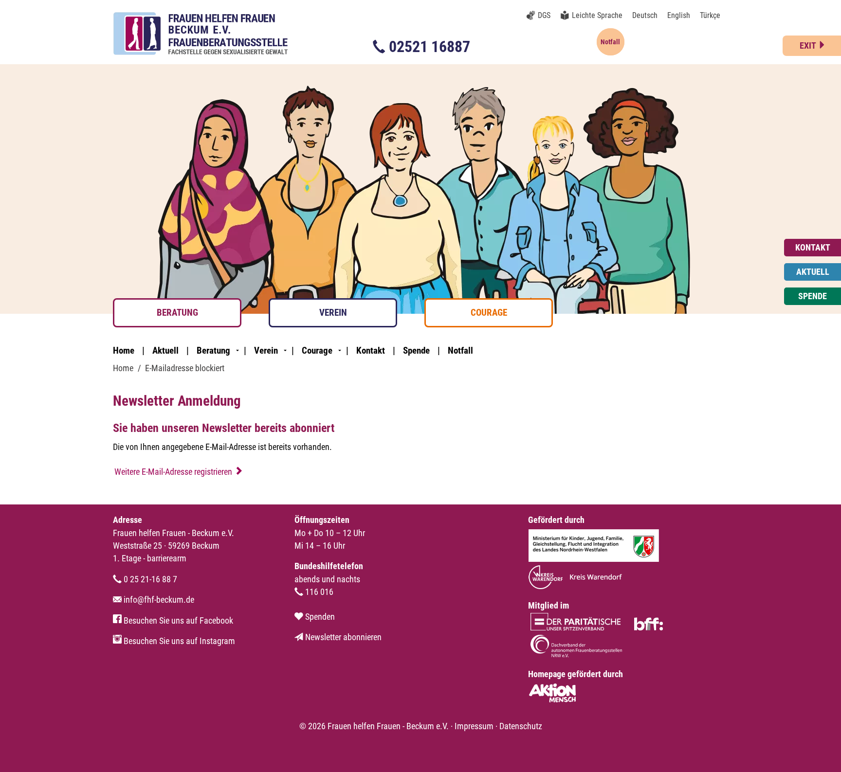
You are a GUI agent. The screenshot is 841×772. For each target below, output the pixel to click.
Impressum (474, 726)
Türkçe (710, 15)
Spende (416, 350)
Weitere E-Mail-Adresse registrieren (173, 472)
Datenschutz (520, 726)
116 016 (318, 592)
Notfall (460, 350)
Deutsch (645, 15)
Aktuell (165, 350)
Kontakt (370, 350)
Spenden (319, 617)
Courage (489, 312)
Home (123, 350)
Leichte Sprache (597, 15)
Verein (333, 312)
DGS (544, 15)
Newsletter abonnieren (342, 637)
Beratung (177, 312)
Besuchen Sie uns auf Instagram (178, 641)
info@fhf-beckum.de (158, 600)
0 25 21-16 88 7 (149, 579)
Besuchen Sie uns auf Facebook (177, 621)
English (678, 15)
